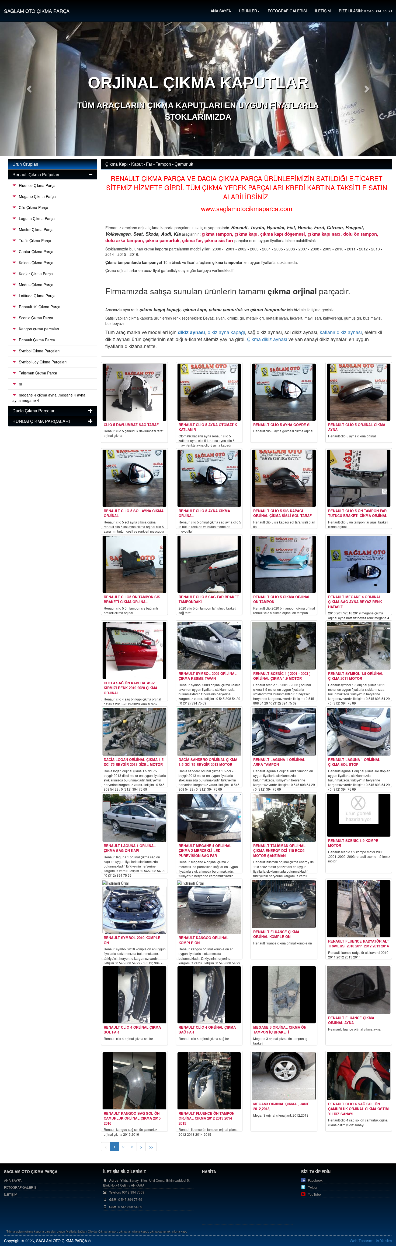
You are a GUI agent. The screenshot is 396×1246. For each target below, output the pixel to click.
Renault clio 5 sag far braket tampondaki (209, 599)
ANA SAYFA (221, 10)
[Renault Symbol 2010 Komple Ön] (134, 910)
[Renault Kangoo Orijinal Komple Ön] (209, 910)
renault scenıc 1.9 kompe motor (353, 843)
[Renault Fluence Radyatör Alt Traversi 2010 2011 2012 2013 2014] (359, 908)
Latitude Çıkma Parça (37, 295)
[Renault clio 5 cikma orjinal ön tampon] (284, 564)
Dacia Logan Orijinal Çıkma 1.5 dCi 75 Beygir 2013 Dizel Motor (134, 762)
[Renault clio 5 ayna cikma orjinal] (209, 478)
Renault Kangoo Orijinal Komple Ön (203, 940)
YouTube (314, 1194)
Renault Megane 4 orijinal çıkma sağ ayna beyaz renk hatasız (355, 601)
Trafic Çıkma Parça (35, 240)
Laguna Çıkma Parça (37, 218)
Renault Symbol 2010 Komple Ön (132, 940)
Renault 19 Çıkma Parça (39, 306)
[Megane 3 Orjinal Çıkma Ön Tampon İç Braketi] (284, 994)
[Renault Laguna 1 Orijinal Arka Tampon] (284, 732)
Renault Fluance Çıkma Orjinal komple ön (276, 934)
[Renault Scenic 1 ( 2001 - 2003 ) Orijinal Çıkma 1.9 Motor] (284, 646)
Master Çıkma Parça (36, 229)
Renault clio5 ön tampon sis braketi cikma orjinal (132, 599)
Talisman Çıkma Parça (38, 373)
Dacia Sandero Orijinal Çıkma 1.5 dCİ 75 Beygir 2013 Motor (208, 762)
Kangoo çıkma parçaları (39, 328)
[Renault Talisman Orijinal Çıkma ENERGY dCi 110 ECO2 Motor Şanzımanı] (284, 818)
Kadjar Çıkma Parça (36, 273)
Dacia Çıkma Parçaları (33, 411)
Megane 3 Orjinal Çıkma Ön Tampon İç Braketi (279, 1030)
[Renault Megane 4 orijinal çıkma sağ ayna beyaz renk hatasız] (359, 564)
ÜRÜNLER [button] (248, 10)
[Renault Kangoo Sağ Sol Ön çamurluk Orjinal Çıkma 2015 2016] (134, 1080)
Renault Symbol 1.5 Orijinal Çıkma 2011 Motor (355, 676)
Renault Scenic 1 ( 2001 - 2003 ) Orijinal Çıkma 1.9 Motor (281, 676)
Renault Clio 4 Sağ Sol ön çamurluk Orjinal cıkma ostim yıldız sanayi (358, 1108)
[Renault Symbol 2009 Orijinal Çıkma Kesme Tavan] (209, 646)
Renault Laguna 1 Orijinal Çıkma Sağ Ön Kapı (130, 848)
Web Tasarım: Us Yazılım (371, 1240)
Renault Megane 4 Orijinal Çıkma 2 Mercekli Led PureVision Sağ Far (205, 850)
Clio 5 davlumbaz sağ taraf (131, 424)
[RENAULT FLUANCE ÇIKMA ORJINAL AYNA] (359, 990)
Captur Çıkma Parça (36, 251)
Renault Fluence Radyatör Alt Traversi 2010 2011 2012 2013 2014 (358, 944)
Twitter (312, 1187)
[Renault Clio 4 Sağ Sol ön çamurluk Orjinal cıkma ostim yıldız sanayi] (359, 1076)
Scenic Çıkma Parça (36, 317)
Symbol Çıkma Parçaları (39, 350)
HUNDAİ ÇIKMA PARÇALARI (41, 421)
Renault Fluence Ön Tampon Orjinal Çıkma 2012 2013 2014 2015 (206, 1118)
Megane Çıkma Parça (37, 196)
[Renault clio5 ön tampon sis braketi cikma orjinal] (134, 564)
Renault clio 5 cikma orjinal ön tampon (281, 599)
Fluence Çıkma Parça (37, 185)
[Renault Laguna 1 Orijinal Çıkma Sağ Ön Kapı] (134, 818)
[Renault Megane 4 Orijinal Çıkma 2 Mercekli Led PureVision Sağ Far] (209, 818)
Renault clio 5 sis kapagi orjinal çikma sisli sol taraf (282, 513)
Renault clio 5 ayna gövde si (282, 424)
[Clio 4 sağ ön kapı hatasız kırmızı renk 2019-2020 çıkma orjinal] (134, 650)
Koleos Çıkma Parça (36, 262)
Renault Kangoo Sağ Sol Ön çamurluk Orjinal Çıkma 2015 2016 (132, 1118)
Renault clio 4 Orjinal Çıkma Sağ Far (207, 1030)
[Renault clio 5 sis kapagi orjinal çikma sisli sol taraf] (284, 478)
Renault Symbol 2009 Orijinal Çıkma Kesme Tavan (208, 676)
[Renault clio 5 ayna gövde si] (284, 392)
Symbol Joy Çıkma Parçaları (43, 361)
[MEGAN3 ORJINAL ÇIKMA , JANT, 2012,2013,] (284, 1076)
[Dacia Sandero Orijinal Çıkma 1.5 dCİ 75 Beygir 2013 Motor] (209, 732)
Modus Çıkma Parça (36, 284)
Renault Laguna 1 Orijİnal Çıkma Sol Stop (354, 762)
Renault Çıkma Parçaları (35, 174)
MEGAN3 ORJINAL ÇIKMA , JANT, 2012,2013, (281, 1106)
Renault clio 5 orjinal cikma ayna (356, 427)
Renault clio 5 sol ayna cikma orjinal (134, 513)
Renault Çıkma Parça (37, 339)
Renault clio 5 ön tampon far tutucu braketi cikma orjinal (357, 513)
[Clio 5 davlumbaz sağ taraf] (134, 392)
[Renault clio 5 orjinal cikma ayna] (359, 392)
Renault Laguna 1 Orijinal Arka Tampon (279, 762)
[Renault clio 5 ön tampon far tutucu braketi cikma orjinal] (359, 478)
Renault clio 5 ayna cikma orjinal (204, 513)
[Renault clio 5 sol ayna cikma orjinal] (134, 478)
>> (151, 1146)
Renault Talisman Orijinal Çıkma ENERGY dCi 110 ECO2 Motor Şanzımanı (279, 850)
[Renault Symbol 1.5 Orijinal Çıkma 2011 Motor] (359, 646)
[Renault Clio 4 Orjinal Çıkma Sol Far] (134, 994)
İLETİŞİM (323, 10)
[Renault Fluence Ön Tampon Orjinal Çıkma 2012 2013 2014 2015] (209, 1080)
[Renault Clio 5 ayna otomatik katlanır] (209, 392)
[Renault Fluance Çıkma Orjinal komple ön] (284, 904)
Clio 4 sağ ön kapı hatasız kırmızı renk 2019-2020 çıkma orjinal (130, 687)
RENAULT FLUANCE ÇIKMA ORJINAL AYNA (351, 1020)
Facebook (315, 1180)
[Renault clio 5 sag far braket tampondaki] (209, 564)
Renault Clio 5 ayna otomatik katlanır (208, 427)
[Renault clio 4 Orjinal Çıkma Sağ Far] (209, 994)
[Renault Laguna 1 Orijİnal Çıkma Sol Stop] (359, 732)
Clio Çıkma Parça (33, 207)
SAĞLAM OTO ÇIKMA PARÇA (37, 10)
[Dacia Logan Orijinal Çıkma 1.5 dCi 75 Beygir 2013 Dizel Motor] (134, 732)
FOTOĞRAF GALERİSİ (287, 10)
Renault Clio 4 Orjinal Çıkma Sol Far (132, 1030)
